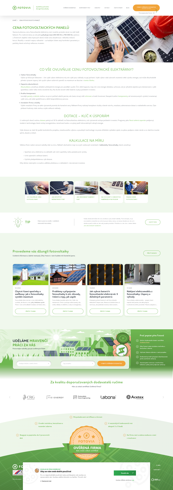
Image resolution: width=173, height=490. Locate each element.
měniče (36, 96)
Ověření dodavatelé (69, 8)
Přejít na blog (152, 253)
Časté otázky (118, 8)
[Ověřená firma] (86, 443)
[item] (33, 397)
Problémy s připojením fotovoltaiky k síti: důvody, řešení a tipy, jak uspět (66, 294)
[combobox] (33, 363)
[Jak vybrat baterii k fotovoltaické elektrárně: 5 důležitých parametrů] (105, 274)
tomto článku (89, 80)
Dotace (107, 8)
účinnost (88, 96)
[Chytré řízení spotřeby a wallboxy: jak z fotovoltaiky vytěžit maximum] (30, 274)
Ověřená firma (144, 342)
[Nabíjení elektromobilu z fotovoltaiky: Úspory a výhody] (142, 274)
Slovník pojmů (17, 479)
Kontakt (157, 470)
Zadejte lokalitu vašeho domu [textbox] (28, 363)
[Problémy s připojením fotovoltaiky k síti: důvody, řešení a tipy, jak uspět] (68, 274)
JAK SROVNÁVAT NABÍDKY (92, 226)
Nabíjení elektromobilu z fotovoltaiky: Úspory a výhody (139, 294)
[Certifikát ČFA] (19, 472)
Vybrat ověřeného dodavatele (146, 7)
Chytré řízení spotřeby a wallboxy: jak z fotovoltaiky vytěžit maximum (29, 294)
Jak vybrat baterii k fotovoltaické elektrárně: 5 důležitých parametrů (104, 294)
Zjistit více (153, 222)
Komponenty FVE (84, 8)
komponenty (123, 96)
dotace (42, 120)
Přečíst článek (31, 311)
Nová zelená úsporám (137, 120)
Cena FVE (97, 8)
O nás (158, 465)
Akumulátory (26, 87)
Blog (127, 8)
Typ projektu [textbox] (67, 363)
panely (29, 96)
